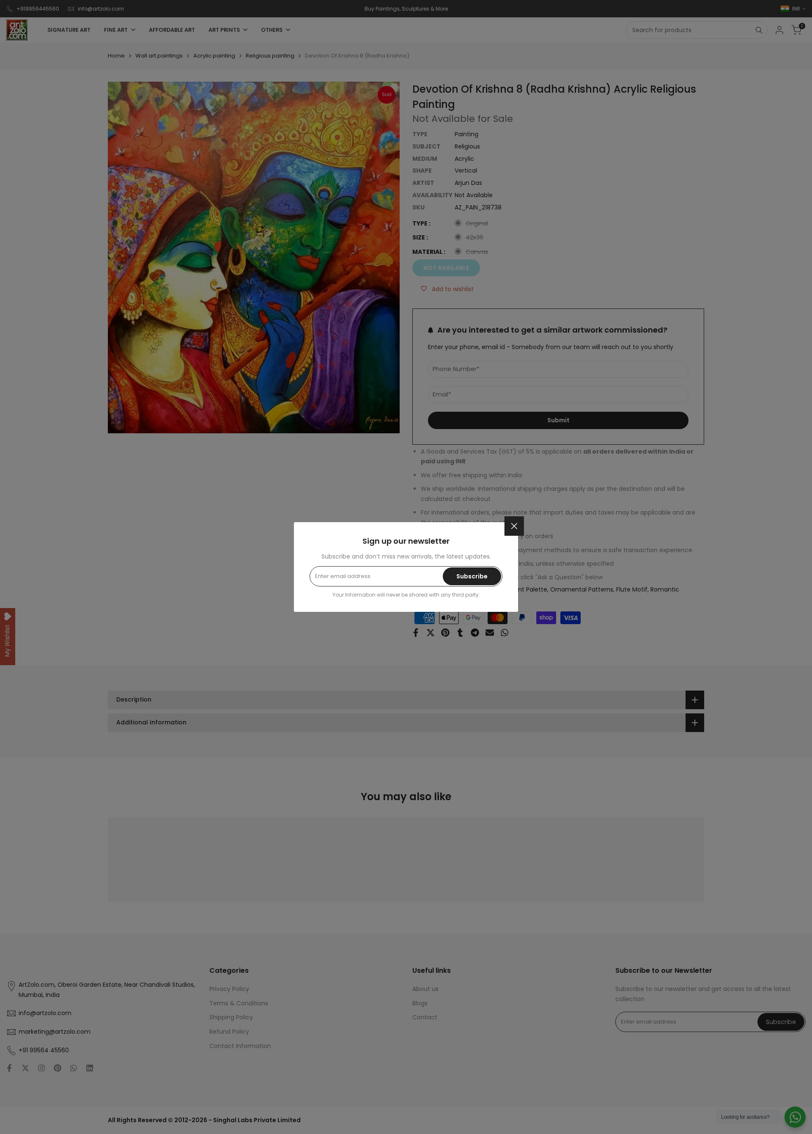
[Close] (514, 526)
